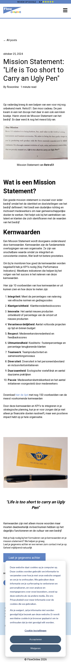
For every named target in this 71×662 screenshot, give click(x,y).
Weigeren (35, 648)
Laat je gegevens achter (24, 557)
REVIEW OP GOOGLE (26, 2)
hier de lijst (22, 394)
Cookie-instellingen (35, 630)
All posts (12, 40)
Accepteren (35, 639)
